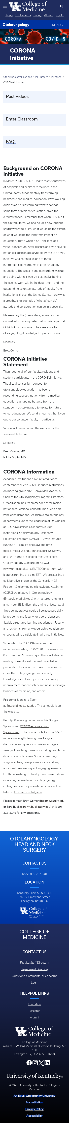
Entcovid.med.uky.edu (18, 598)
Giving (37, 15)
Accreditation (34, 1102)
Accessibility (34, 1115)
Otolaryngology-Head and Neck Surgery (25, 77)
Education (34, 1004)
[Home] (28, 5)
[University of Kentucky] (34, 1075)
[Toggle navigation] (4, 6)
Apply (9, 15)
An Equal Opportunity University (34, 1095)
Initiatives (56, 77)
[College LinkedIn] (47, 1063)
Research (34, 1010)
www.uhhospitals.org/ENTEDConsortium (30, 568)
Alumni (48, 15)
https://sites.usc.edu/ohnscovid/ (25, 550)
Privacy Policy (34, 1109)
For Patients (23, 15)
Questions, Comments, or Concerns (34, 975)
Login (34, 982)
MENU (56, 24)
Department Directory (34, 969)
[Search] (62, 6)
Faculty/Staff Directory (34, 962)
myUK (60, 15)
